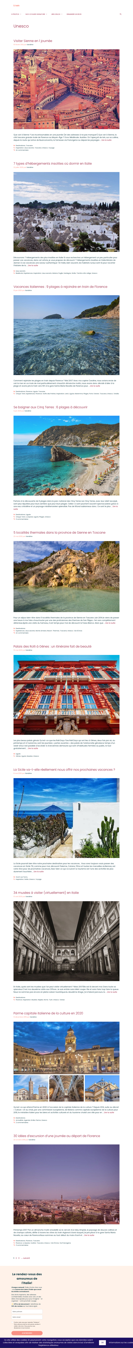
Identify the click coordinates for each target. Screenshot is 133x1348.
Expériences (28, 273)
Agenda (27, 1120)
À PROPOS (15, 14)
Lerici (67, 394)
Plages (86, 394)
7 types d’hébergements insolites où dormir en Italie (53, 163)
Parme (38, 1120)
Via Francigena (65, 1243)
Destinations (20, 145)
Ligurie (35, 391)
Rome (46, 1000)
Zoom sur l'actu (22, 877)
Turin (51, 1000)
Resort (49, 631)
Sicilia (74, 273)
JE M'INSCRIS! (27, 1333)
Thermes (56, 631)
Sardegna (67, 273)
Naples (40, 1000)
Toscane (29, 145)
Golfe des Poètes (49, 394)
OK (102, 1342)
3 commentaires (22, 519)
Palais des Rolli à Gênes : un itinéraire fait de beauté (52, 646)
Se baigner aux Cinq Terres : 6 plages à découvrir (50, 407)
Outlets (33, 1243)
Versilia (116, 394)
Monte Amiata (41, 631)
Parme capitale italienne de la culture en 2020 (48, 1013)
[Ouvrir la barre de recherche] (121, 14)
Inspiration (20, 148)
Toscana (38, 148)
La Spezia (29, 517)
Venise (62, 1000)
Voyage (51, 148)
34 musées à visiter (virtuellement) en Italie (46, 892)
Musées (30, 756)
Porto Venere (94, 394)
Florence (29, 391)
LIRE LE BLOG (55, 14)
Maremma (79, 394)
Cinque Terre (20, 394)
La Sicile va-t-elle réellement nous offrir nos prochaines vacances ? (64, 769)
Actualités (19, 1120)
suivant (25, 1258)
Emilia (33, 1120)
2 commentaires (22, 1122)
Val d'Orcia (78, 631)
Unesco (45, 148)
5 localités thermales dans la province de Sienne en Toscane (59, 532)
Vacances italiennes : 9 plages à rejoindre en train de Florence (60, 286)
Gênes (18, 756)
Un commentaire (22, 150)
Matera (55, 273)
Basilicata (19, 273)
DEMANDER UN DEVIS (74, 14)
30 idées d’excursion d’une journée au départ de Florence (57, 1136)
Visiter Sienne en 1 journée (33, 41)
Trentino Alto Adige (84, 273)
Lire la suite (106, 140)
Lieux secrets (29, 148)
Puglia (60, 273)
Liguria (71, 394)
